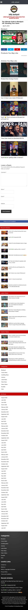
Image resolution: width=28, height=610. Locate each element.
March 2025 (4, 423)
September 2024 (5, 438)
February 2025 (4, 426)
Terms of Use (16, 603)
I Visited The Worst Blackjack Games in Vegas (12, 587)
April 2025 (3, 421)
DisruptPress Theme (19, 606)
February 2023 (4, 483)
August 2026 (4, 397)
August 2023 (4, 468)
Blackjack (4, 29)
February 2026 (4, 407)
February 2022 (4, 511)
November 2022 (5, 490)
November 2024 (5, 433)
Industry (3, 377)
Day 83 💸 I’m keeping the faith (8, 585)
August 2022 (4, 497)
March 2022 (4, 509)
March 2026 (4, 404)
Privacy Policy (4, 571)
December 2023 (5, 459)
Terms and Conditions (6, 574)
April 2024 (3, 449)
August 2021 (4, 525)
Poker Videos (4, 384)
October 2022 (4, 492)
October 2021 (4, 520)
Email (2, 196)
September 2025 (5, 414)
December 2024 (5, 430)
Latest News (4, 379)
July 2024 (3, 442)
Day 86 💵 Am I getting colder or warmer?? (12, 157)
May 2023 (3, 475)
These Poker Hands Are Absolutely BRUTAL (12, 138)
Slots (2, 389)
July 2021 (3, 528)
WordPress (11, 606)
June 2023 (3, 473)
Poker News (4, 382)
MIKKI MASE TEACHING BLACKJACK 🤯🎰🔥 (11, 592)
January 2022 (4, 513)
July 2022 (3, 499)
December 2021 (5, 516)
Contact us (3, 564)
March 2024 (4, 452)
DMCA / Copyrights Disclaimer (8, 569)
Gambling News (5, 374)
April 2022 (3, 506)
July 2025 (3, 419)
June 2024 (3, 445)
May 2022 (3, 504)
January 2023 (4, 485)
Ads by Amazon (24, 55)
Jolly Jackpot (15, 2)
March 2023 (4, 480)
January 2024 (4, 457)
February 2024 (4, 454)
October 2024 (4, 435)
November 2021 (5, 518)
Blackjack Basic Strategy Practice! (9, 78)
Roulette (3, 386)
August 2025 (4, 416)
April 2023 (3, 478)
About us (3, 567)
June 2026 (3, 402)
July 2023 (3, 471)
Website (3, 203)
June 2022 (3, 501)
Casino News (4, 372)
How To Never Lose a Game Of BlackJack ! (12, 98)
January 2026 (4, 409)
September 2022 (5, 494)
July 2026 (3, 400)
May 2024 (3, 447)
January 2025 (4, 428)
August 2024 (4, 440)
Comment (3, 172)
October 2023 (4, 464)
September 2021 (5, 523)
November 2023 (5, 461)
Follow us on (10, 221)
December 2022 (5, 487)
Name (2, 189)
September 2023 (5, 466)
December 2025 (5, 412)
